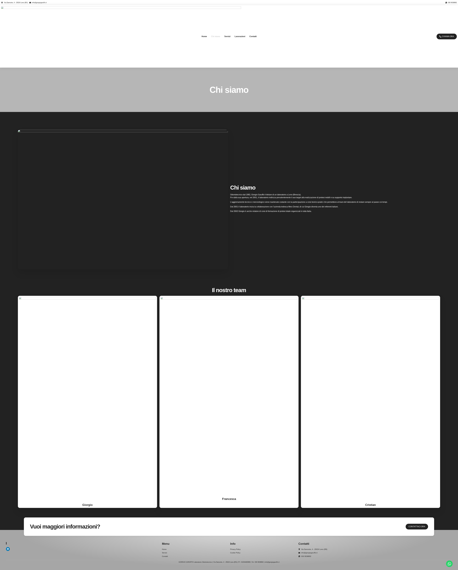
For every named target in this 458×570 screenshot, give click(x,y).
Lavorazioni (240, 36)
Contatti (253, 36)
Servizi (227, 36)
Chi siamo (215, 36)
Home (204, 36)
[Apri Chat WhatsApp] (449, 563)
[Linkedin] (8, 549)
